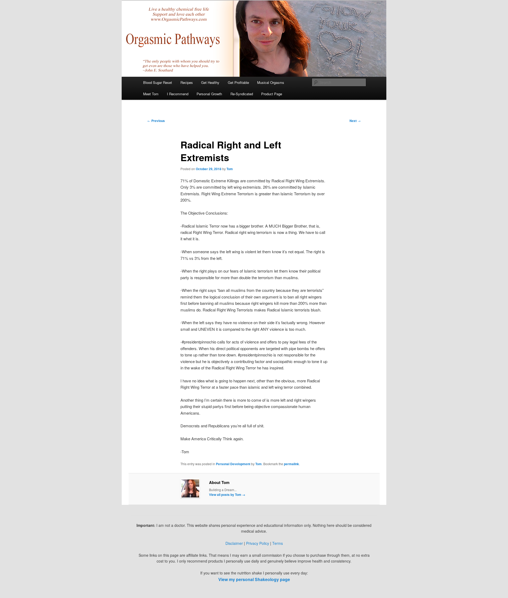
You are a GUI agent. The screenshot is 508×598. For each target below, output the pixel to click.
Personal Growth (209, 93)
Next (355, 120)
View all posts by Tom (227, 494)
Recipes (186, 82)
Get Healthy (210, 82)
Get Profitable (238, 82)
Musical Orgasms (270, 82)
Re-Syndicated (241, 93)
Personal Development (233, 463)
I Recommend (177, 93)
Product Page (271, 93)
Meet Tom (150, 93)
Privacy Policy (257, 543)
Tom (229, 168)
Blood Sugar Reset (157, 82)
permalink (291, 463)
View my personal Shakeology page (254, 579)
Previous (156, 120)
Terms (277, 543)
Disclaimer (234, 543)
